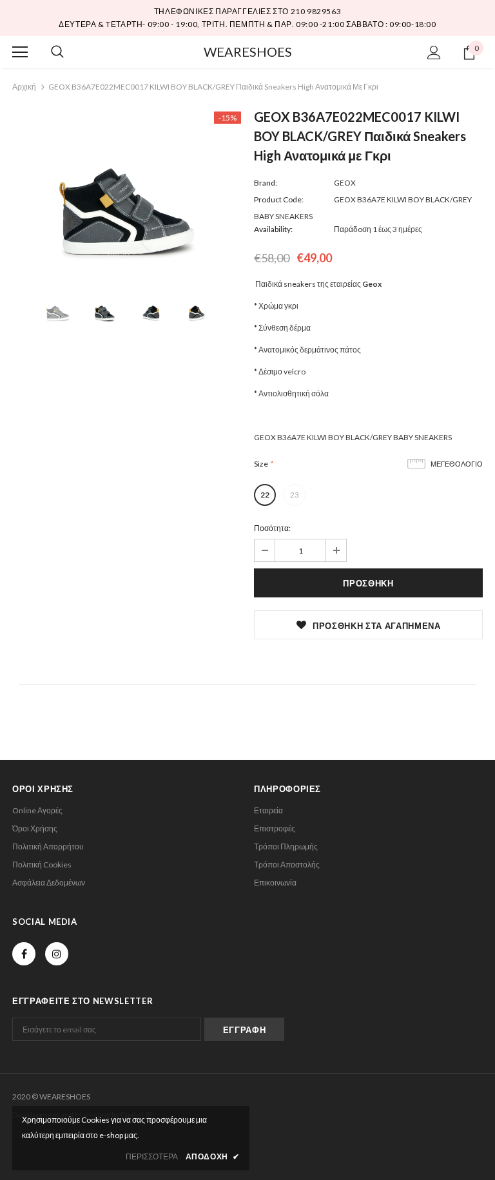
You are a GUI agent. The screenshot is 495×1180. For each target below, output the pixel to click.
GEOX (345, 183)
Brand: (265, 183)
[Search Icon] (57, 52)
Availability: (273, 229)
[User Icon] (434, 52)
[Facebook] (23, 953)
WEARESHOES (248, 51)
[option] (126, 187)
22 (264, 494)
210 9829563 (316, 11)
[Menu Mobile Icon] (20, 52)
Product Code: (279, 199)
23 (294, 494)
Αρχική (24, 87)
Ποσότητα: (272, 528)
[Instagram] (56, 953)
